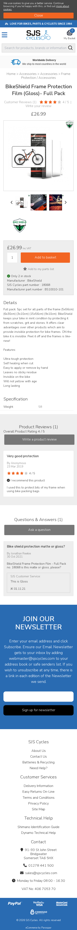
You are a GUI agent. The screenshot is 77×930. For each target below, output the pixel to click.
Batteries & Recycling (38, 762)
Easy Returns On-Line (38, 791)
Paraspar (46, 927)
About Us (38, 750)
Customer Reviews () (20, 102)
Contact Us (38, 756)
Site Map (38, 809)
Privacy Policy (38, 803)
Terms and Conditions (39, 797)
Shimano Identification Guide (38, 827)
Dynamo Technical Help (38, 832)
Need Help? (38, 768)
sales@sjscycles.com (41, 873)
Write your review (38, 106)
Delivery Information (38, 786)
